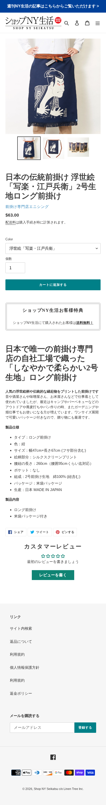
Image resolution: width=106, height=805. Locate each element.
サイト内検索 (21, 628)
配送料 (10, 222)
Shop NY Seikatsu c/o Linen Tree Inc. (59, 789)
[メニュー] (97, 23)
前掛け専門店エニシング (27, 207)
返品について (21, 641)
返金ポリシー (21, 693)
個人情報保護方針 (24, 667)
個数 (8, 259)
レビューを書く (53, 575)
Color (9, 239)
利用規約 (17, 654)
